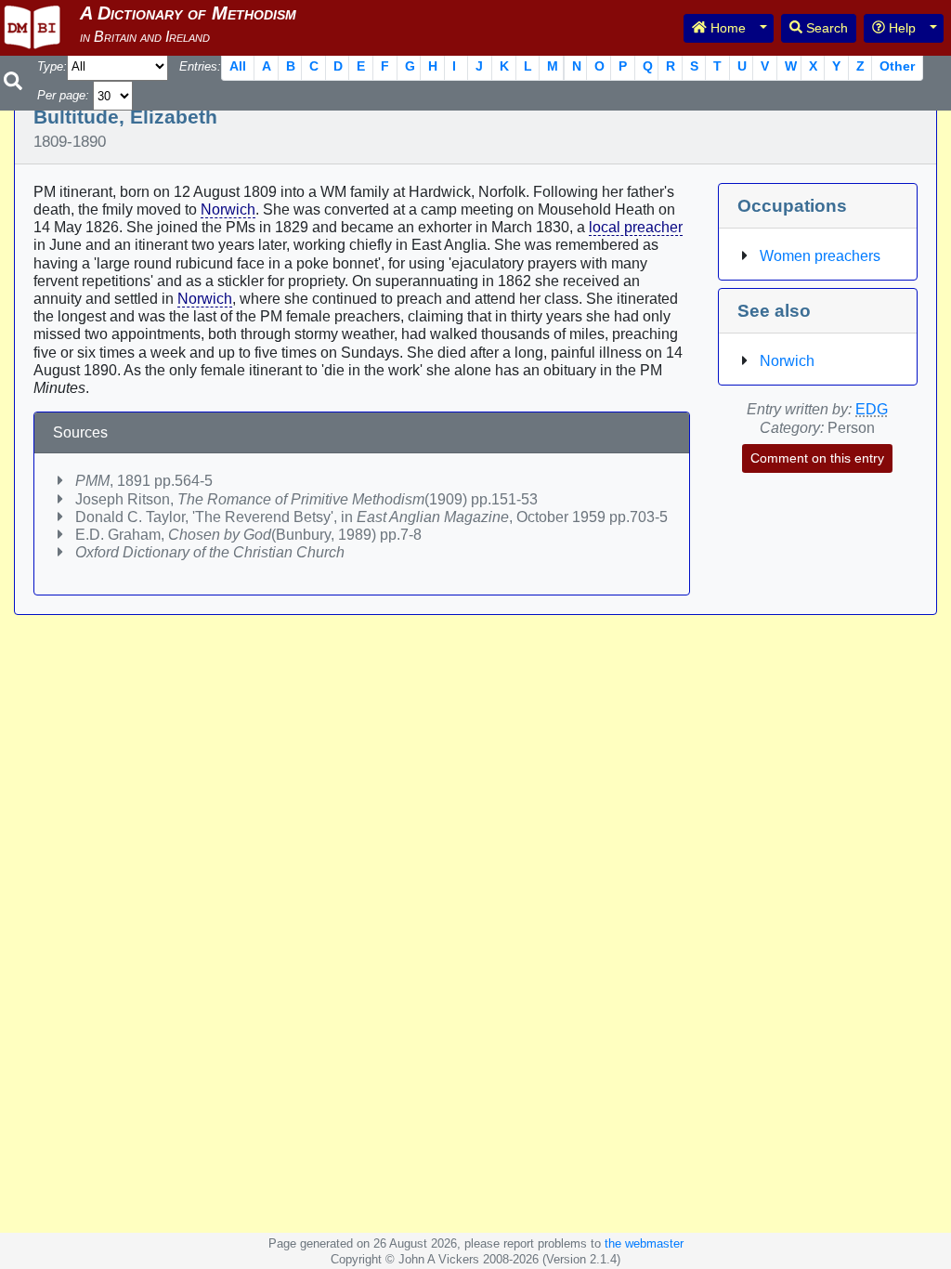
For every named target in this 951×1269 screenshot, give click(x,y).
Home (726, 27)
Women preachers (820, 256)
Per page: (63, 95)
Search (825, 27)
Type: (52, 66)
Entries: (200, 66)
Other (897, 66)
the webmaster (644, 1243)
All (237, 66)
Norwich (228, 209)
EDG (871, 409)
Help (900, 27)
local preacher (636, 227)
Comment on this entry (817, 458)
